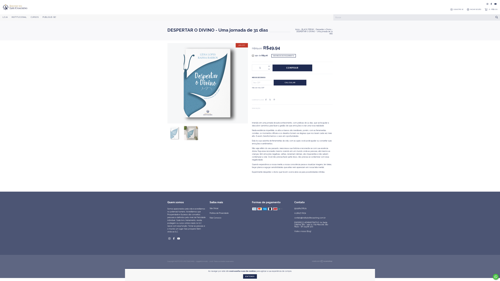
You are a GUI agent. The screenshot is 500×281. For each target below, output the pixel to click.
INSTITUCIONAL (19, 17)
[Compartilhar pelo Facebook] (266, 100)
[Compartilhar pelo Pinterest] (274, 100)
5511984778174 (300, 208)
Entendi (250, 276)
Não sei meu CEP (258, 88)
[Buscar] (496, 17)
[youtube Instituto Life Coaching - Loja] (495, 4)
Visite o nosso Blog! (302, 231)
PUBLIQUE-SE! (49, 17)
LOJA (5, 17)
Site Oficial (214, 208)
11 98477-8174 (300, 213)
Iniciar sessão (475, 9)
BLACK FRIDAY (308, 29)
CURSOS (35, 17)
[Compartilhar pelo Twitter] (270, 100)
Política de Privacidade (219, 213)
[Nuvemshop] (322, 262)
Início (297, 29)
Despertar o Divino (323, 29)
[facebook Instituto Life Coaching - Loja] (491, 4)
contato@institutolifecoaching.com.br (310, 218)
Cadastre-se (458, 9)
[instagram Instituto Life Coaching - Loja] (487, 4)
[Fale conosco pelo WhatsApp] (496, 277)
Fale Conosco (215, 218)
